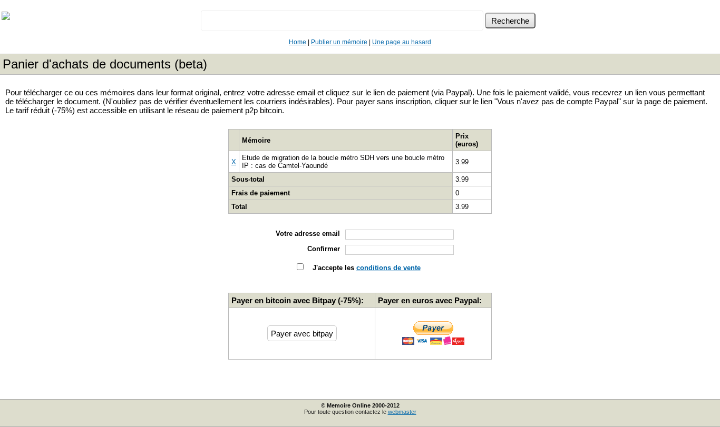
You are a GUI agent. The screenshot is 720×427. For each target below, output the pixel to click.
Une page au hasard (401, 42)
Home (297, 42)
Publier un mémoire (339, 42)
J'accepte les (365, 268)
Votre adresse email (308, 233)
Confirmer (323, 249)
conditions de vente (388, 268)
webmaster (402, 412)
